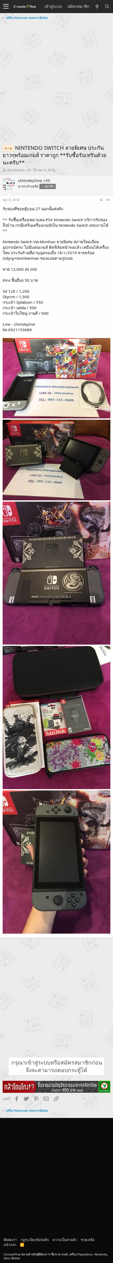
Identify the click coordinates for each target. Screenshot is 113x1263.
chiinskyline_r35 (18, 170)
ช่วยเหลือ (88, 1239)
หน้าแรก (10, 1244)
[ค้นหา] (107, 6)
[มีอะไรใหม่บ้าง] (97, 6)
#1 (108, 200)
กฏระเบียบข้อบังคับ (35, 1239)
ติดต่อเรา (10, 1239)
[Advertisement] (56, 80)
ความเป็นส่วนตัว (65, 1239)
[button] (6, 6)
